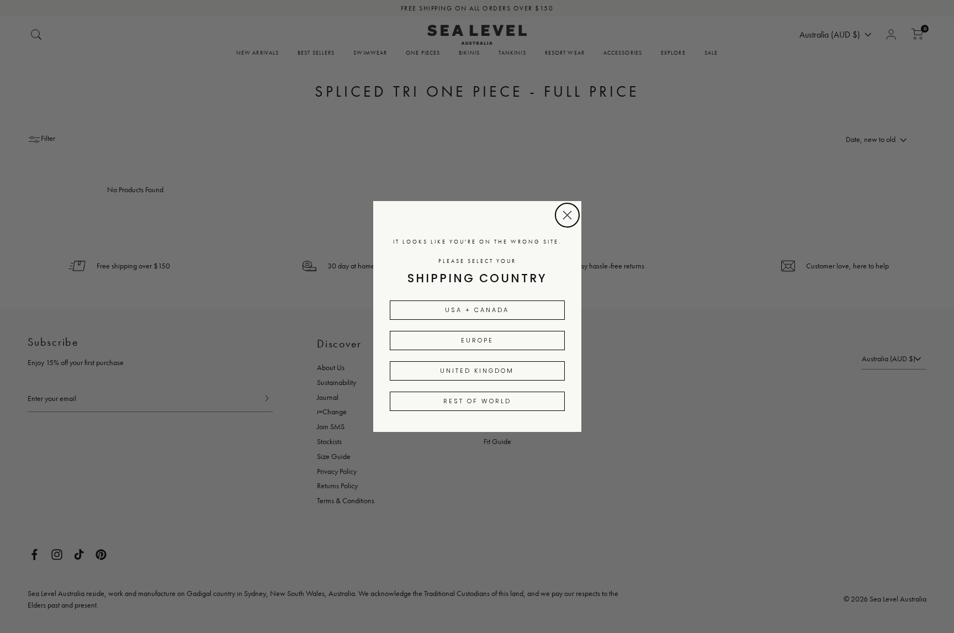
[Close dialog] (567, 215)
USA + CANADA (477, 309)
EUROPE (477, 340)
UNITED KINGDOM (477, 370)
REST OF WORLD (477, 401)
